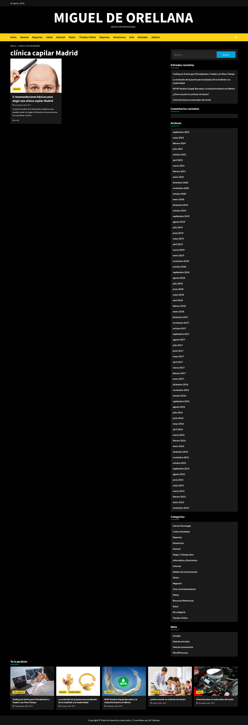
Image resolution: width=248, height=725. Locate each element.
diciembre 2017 (180, 317)
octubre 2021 (179, 154)
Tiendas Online (87, 37)
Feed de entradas (181, 641)
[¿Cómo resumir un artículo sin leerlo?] (170, 681)
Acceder (177, 636)
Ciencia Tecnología (182, 526)
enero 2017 (178, 379)
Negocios (37, 37)
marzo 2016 (179, 435)
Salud (49, 37)
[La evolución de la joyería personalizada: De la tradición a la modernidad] (78, 681)
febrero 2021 (179, 171)
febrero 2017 (179, 373)
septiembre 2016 (181, 401)
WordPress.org (180, 652)
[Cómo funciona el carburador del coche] (216, 681)
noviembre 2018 (181, 261)
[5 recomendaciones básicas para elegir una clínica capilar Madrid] (36, 76)
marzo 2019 (179, 250)
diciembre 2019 (180, 205)
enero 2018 (178, 311)
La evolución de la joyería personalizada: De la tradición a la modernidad (201, 81)
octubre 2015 (179, 463)
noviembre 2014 (181, 508)
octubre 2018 (179, 266)
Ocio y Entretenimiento (184, 589)
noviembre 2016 (181, 390)
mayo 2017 (178, 356)
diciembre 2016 (180, 384)
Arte (131, 37)
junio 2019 (178, 233)
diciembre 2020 (180, 182)
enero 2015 (178, 502)
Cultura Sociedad (181, 531)
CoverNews (139, 720)
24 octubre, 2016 (21, 105)
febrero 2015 (179, 496)
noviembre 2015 (181, 457)
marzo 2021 (179, 165)
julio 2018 (178, 283)
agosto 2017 (179, 339)
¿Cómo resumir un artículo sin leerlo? (191, 94)
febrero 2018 (179, 306)
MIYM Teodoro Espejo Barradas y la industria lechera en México (204, 88)
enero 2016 (178, 446)
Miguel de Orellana (123, 18)
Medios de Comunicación (185, 572)
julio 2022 (178, 149)
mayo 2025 (178, 137)
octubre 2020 (179, 193)
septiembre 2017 (181, 334)
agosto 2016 (179, 407)
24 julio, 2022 (157, 703)
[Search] (236, 37)
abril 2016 (178, 429)
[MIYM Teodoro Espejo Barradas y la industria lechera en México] (124, 681)
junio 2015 (178, 479)
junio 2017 (178, 350)
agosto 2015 (179, 474)
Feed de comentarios (183, 647)
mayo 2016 (178, 423)
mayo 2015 (178, 485)
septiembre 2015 (181, 468)
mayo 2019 (178, 238)
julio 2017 (178, 345)
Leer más (15, 120)
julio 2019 (178, 227)
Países (176, 595)
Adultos (155, 37)
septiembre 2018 (181, 272)
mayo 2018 (178, 294)
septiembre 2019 (181, 216)
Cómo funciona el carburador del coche (192, 100)
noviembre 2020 (181, 188)
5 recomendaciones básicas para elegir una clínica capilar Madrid (32, 99)
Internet (60, 37)
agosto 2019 (179, 221)
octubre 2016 (179, 395)
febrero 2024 (179, 143)
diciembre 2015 (180, 451)
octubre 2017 (179, 328)
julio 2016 (178, 412)
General (24, 37)
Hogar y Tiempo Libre (183, 554)
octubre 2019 (179, 210)
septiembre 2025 (181, 132)
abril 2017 (178, 362)
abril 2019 (178, 244)
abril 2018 (178, 300)
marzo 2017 (179, 367)
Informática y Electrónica (185, 560)
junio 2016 (178, 418)
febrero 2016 (179, 440)
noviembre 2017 (181, 322)
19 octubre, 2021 (204, 703)
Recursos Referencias (183, 600)
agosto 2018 (179, 278)
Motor (72, 37)
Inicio (13, 37)
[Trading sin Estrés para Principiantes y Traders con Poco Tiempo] (32, 681)
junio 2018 (178, 289)
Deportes (104, 37)
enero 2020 (178, 199)
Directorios (119, 37)
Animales (143, 37)
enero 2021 (178, 177)
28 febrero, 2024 (112, 706)
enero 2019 (178, 255)
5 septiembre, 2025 (21, 706)
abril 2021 (178, 160)
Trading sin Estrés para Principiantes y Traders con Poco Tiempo (204, 74)
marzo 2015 (179, 491)
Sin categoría (179, 612)
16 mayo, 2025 (66, 706)
